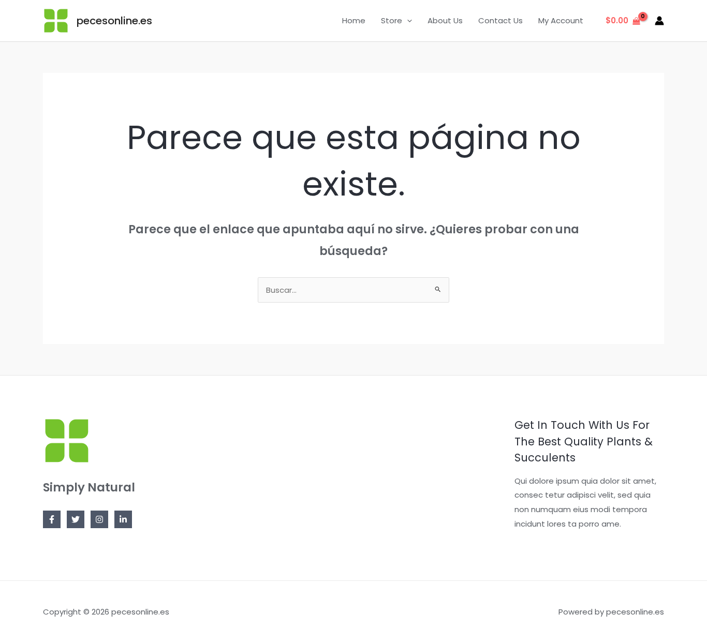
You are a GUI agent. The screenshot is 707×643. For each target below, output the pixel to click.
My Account (560, 20)
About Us (445, 20)
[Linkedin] (123, 519)
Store (391, 20)
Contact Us (500, 20)
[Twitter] (75, 519)
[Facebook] (52, 519)
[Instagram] (99, 519)
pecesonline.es (114, 20)
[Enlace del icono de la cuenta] (659, 20)
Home (353, 20)
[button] (407, 21)
